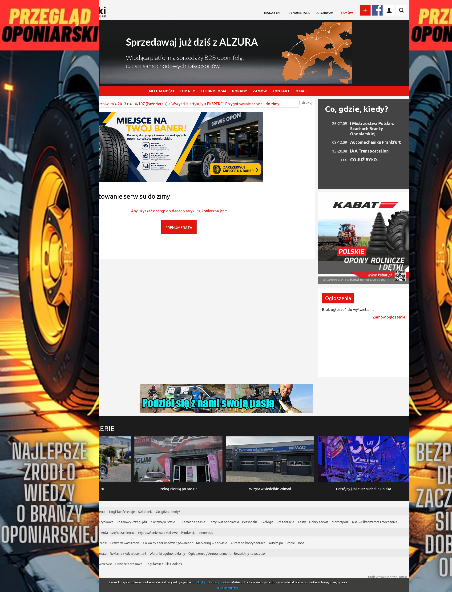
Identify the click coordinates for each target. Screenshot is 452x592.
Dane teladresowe (128, 564)
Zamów (346, 12)
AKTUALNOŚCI (161, 91)
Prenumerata (298, 12)
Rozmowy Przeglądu (132, 522)
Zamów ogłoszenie (389, 317)
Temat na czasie (193, 522)
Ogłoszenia (338, 298)
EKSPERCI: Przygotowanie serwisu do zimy (243, 104)
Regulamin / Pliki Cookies (164, 564)
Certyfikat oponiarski (224, 522)
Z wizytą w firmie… (164, 522)
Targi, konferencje (122, 512)
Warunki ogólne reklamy (167, 554)
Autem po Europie (282, 543)
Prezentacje (285, 522)
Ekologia (267, 522)
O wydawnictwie (100, 564)
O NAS (301, 91)
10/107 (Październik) (150, 104)
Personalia (250, 522)
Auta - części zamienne (118, 533)
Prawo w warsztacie (125, 543)
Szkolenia (145, 512)
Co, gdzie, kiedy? (356, 108)
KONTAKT (281, 91)
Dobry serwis (318, 522)
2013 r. (123, 104)
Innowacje (206, 533)
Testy (302, 522)
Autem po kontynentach (248, 543)
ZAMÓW (260, 91)
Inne (301, 543)
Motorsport (340, 522)
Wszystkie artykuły (187, 104)
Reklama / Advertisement (128, 554)
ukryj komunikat (227, 587)
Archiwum (325, 12)
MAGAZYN (272, 12)
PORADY (239, 91)
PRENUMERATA (178, 228)
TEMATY (187, 91)
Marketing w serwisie (211, 543)
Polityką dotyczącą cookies (212, 582)
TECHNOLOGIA (213, 91)
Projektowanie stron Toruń (387, 577)
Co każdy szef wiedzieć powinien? (168, 543)
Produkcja (188, 533)
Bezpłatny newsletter (250, 554)
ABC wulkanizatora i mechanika (374, 522)
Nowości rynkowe (100, 522)
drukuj (307, 102)
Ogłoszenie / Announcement (209, 554)
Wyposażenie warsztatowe (158, 533)
